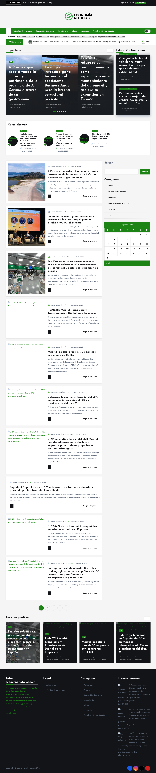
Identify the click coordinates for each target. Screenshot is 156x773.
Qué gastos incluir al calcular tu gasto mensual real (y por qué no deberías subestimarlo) (133, 65)
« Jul (108, 263)
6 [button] (65, 111)
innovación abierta (78, 36)
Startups (111, 209)
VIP (11, 62)
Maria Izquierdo (19, 105)
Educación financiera (45, 31)
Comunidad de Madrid (26, 36)
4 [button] (61, 111)
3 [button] (59, 111)
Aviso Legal (51, 685)
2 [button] (56, 111)
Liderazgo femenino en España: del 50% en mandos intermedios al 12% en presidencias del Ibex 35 (73, 400)
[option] (24, 85)
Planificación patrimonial (103, 31)
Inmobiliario (63, 31)
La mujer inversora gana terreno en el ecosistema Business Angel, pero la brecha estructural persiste (71, 219)
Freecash (121, 36)
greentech (65, 36)
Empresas (68, 434)
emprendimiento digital (107, 36)
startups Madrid (42, 36)
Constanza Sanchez (92, 105)
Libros (74, 31)
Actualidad (18, 31)
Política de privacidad (56, 690)
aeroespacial (55, 36)
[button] (108, 51)
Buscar (108, 162)
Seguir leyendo (90, 196)
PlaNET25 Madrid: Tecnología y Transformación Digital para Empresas (103, 42)
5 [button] (63, 111)
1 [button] (53, 111)
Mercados (85, 31)
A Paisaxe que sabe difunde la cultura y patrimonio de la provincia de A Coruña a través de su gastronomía (73, 174)
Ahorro (29, 31)
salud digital (92, 36)
